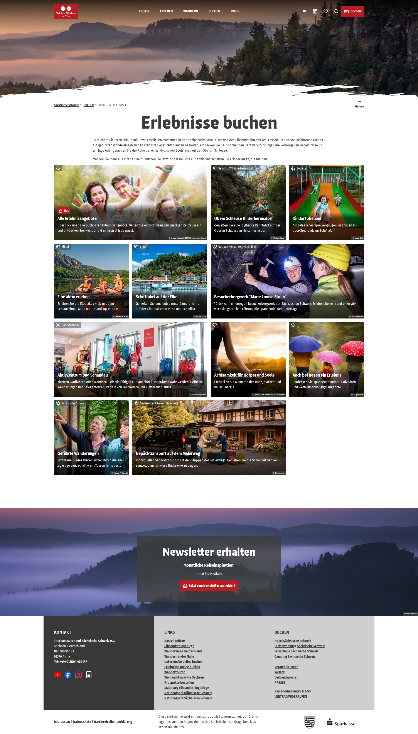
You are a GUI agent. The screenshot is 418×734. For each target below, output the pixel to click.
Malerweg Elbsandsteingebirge (186, 688)
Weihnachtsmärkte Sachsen (184, 677)
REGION (144, 11)
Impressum (62, 722)
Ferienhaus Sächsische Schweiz (297, 651)
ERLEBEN (166, 11)
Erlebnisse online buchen (182, 667)
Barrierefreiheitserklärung (113, 722)
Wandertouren (174, 672)
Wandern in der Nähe (179, 656)
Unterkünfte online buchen (183, 662)
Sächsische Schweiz (66, 105)
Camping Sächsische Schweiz (295, 656)
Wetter (280, 672)
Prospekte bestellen (179, 682)
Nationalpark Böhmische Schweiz (188, 693)
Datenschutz (82, 722)
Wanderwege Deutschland (183, 651)
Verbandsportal (286, 677)
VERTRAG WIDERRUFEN (291, 696)
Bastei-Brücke (174, 641)
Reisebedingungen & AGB (293, 691)
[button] (407, 729)
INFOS (235, 11)
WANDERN (190, 11)
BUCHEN (214, 11)
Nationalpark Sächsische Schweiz (188, 698)
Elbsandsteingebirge (179, 646)
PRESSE (280, 682)
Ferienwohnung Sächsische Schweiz (300, 646)
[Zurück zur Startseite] (66, 11)
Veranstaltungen (286, 667)
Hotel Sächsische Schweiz (293, 641)
